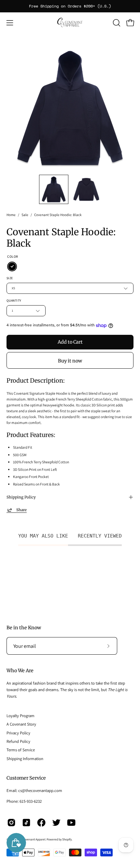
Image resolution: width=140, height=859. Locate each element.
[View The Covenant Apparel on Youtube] (71, 822)
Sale (24, 214)
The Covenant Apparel (31, 839)
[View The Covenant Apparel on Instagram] (11, 822)
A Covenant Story (21, 724)
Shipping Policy (21, 497)
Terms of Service (21, 750)
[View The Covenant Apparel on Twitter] (56, 822)
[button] (115, 22)
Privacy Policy (18, 733)
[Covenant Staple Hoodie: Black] (53, 189)
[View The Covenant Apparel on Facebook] (41, 822)
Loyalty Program (21, 715)
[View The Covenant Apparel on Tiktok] (26, 822)
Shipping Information (25, 758)
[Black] (12, 266)
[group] (70, 6)
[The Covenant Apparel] (70, 22)
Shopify (67, 839)
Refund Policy (18, 741)
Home (11, 214)
